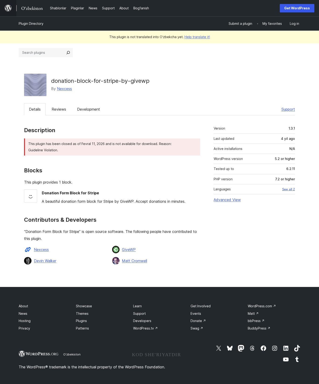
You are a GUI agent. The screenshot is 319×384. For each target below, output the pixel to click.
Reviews (59, 109)
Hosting (25, 321)
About (23, 306)
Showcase (84, 306)
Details (35, 109)
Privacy (24, 328)
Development (88, 109)
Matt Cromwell (134, 260)
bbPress (256, 321)
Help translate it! (197, 37)
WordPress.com (262, 306)
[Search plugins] (68, 52)
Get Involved (201, 306)
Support (288, 109)
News (23, 313)
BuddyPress (259, 328)
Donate (198, 321)
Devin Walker (45, 260)
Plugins (81, 321)
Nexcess (64, 88)
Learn (137, 306)
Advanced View (227, 199)
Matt (253, 313)
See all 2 (288, 189)
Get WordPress (297, 8)
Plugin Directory (31, 23)
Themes (82, 313)
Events (196, 313)
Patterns (82, 328)
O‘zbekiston (72, 354)
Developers (142, 321)
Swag (197, 328)
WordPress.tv (145, 328)
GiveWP (129, 249)
